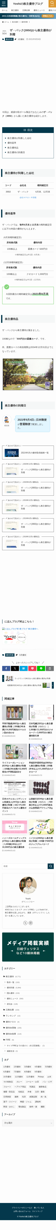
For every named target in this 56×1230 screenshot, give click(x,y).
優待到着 (9, 39)
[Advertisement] (28, 73)
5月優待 (48, 1067)
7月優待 (17, 1072)
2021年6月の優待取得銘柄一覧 (35, 453)
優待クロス (12, 1022)
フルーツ (7, 1087)
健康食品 (42, 1087)
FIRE (10, 1040)
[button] (6, 668)
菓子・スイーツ (9, 1102)
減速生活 (12, 1051)
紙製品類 (33, 1097)
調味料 (38, 1102)
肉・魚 (43, 1097)
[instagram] (31, 923)
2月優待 (17, 1067)
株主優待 (13, 976)
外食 (29, 1092)
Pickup (41, 1077)
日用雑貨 (7, 1097)
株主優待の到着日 (16, 152)
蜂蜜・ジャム (25, 1102)
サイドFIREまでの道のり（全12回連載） (26, 1046)
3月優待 (27, 1067)
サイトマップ (37, 1211)
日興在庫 (12, 1010)
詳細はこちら (47, 16)
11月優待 (19, 1077)
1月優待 (6, 1067)
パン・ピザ (47, 1082)
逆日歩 (12, 1004)
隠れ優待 (13, 993)
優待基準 (11, 143)
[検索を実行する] (51, 866)
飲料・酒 (33, 1107)
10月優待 (7, 1077)
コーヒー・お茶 (32, 1082)
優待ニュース (15, 999)
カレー (19, 1082)
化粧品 (21, 1092)
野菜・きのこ (9, 1107)
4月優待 (38, 1067)
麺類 (42, 1107)
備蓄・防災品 (9, 1092)
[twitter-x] (25, 923)
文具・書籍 (39, 1092)
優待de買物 (13, 1028)
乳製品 (32, 1087)
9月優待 (38, 1072)
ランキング (13, 1016)
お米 (49, 1077)
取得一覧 (13, 982)
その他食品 (8, 1082)
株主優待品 (12, 147)
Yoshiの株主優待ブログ (28, 3)
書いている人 (39, 1208)
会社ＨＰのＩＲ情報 (28, 197)
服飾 (16, 1097)
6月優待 (21, 39)
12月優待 (30, 1077)
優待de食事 (13, 1034)
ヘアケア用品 (20, 1087)
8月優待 (27, 1072)
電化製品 (22, 1107)
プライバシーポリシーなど (22, 1208)
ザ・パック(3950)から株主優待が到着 (36, 471)
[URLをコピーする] (50, 668)
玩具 (24, 1097)
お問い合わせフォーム (22, 1211)
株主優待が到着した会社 (19, 138)
